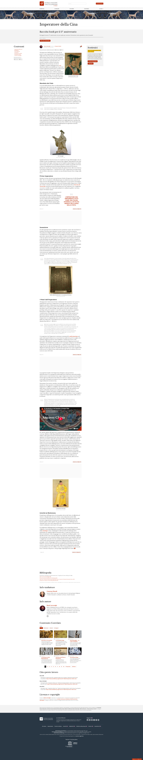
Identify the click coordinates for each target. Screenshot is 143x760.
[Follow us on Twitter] (90, 720)
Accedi (100, 8)
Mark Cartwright (47, 46)
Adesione (90, 63)
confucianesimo (73, 336)
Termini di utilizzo (58, 726)
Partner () (90, 726)
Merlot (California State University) (72, 708)
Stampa (16, 59)
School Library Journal (91, 708)
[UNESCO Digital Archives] (71, 744)
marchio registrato (80, 736)
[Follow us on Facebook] (88, 720)
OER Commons (83, 708)
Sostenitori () (97, 726)
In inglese (57, 8)
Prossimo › (68, 666)
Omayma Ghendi (58, 46)
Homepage (42, 8)
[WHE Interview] (48, 616)
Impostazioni (50, 726)
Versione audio (50, 50)
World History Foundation (60, 730)
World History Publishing (59, 732)
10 (63, 666)
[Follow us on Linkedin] (94, 720)
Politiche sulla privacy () (81, 726)
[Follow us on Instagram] (96, 720)
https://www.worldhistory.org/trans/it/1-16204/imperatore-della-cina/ (61, 678)
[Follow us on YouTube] (99, 720)
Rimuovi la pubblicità (77, 354)
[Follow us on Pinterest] (92, 720)
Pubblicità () (72, 726)
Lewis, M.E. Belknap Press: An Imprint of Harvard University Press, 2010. (57, 579)
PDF (20, 59)
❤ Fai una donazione (45, 40)
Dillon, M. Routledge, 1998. (45, 576)
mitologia (45, 530)
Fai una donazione (92, 61)
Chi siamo (72, 8)
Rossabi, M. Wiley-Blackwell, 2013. (49, 580)
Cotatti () (65, 726)
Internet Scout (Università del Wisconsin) (55, 708)
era (60, 65)
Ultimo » (74, 666)
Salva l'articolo (17, 57)
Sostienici (86, 8)
